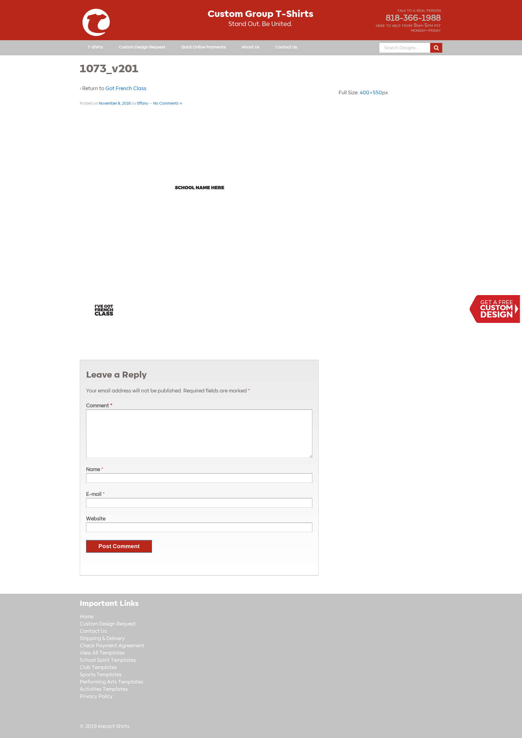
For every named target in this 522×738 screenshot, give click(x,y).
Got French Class (125, 88)
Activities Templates (104, 689)
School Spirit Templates (108, 660)
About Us (250, 47)
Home (86, 616)
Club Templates (98, 667)
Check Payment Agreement (112, 645)
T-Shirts (95, 47)
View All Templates (102, 653)
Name (93, 469)
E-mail (94, 494)
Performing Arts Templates (111, 682)
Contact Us (286, 47)
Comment (99, 405)
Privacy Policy (96, 696)
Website (95, 518)
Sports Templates (101, 674)
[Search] (436, 48)
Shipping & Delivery (102, 638)
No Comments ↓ (167, 103)
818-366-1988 (413, 18)
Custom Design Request (142, 47)
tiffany (142, 103)
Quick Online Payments (203, 47)
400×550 (371, 92)
